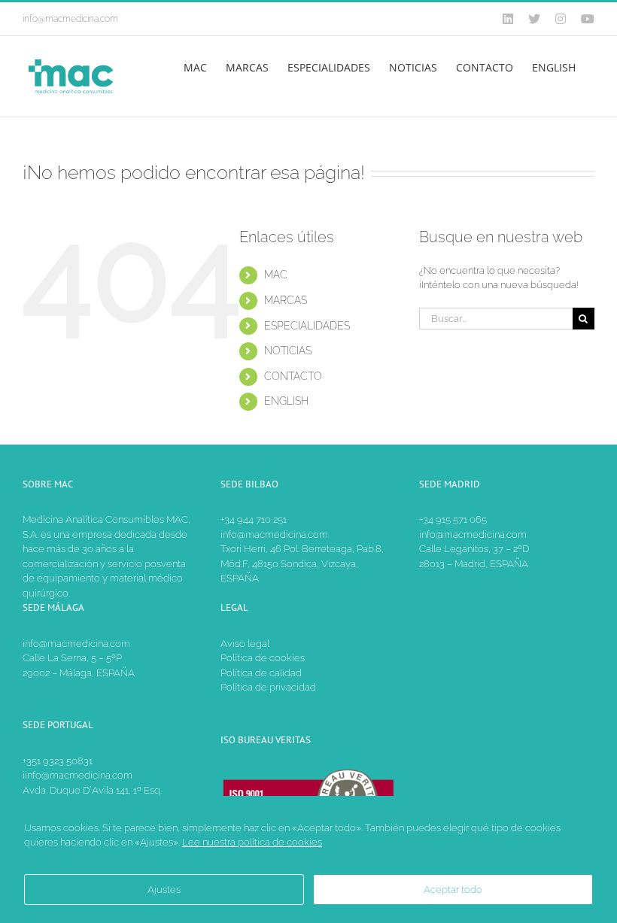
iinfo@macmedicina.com (77, 775)
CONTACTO (293, 376)
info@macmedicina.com (70, 19)
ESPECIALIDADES (307, 326)
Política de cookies (262, 657)
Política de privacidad (268, 687)
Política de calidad (261, 673)
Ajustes (164, 889)
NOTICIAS (288, 351)
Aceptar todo (453, 889)
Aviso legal (244, 643)
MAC (275, 275)
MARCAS (285, 300)
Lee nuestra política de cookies (252, 842)
